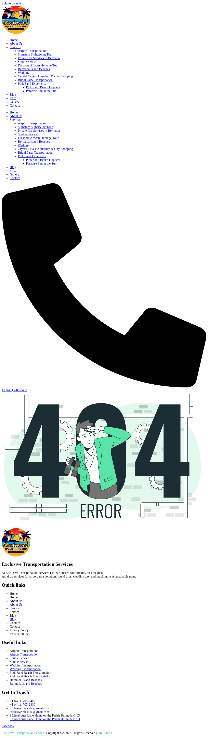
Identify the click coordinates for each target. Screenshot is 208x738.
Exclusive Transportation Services (23, 733)
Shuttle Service (27, 61)
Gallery (14, 102)
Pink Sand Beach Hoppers (43, 87)
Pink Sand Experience (32, 83)
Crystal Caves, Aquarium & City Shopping (45, 76)
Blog (13, 94)
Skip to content (11, 3)
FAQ (13, 98)
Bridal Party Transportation (35, 80)
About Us (16, 43)
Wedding (23, 72)
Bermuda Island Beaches (34, 69)
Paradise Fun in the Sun (41, 91)
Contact (15, 105)
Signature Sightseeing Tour (35, 54)
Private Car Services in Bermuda (39, 58)
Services (15, 47)
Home (14, 40)
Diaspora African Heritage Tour (38, 65)
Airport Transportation (32, 50)
